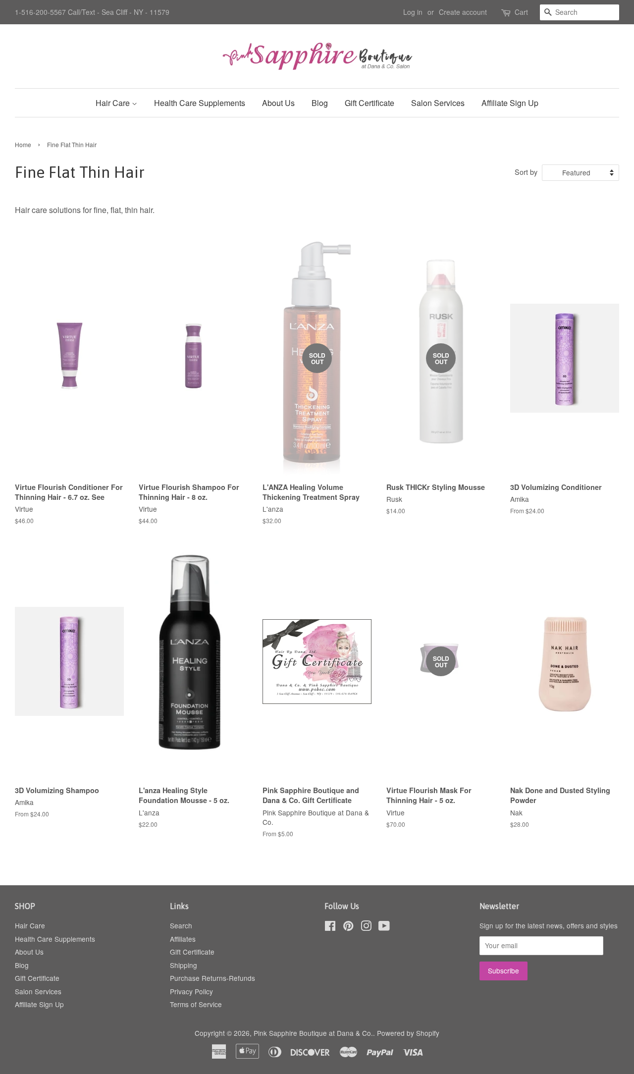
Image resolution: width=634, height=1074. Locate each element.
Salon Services (438, 102)
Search (181, 925)
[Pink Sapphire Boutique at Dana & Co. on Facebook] (330, 927)
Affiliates (183, 939)
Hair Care (114, 102)
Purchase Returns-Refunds (212, 978)
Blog (320, 102)
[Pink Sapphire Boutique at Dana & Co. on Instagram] (366, 927)
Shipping (183, 965)
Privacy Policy (191, 991)
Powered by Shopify (408, 1033)
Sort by (526, 171)
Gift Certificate (369, 102)
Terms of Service (196, 1004)
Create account (463, 12)
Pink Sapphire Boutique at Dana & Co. (313, 1033)
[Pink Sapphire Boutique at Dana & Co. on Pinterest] (348, 927)
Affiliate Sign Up (509, 102)
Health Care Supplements (199, 102)
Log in (413, 12)
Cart (521, 12)
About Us (278, 102)
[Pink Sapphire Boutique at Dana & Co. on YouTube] (384, 927)
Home (23, 144)
